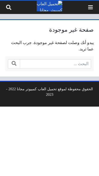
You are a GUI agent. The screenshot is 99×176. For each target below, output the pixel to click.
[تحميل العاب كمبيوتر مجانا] (50, 6)
